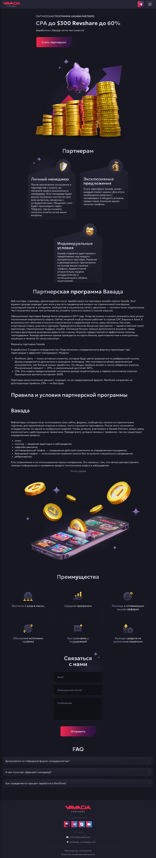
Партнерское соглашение (78, 850)
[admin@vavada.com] (67, 837)
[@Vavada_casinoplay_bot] (67, 842)
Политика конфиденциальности (78, 854)
